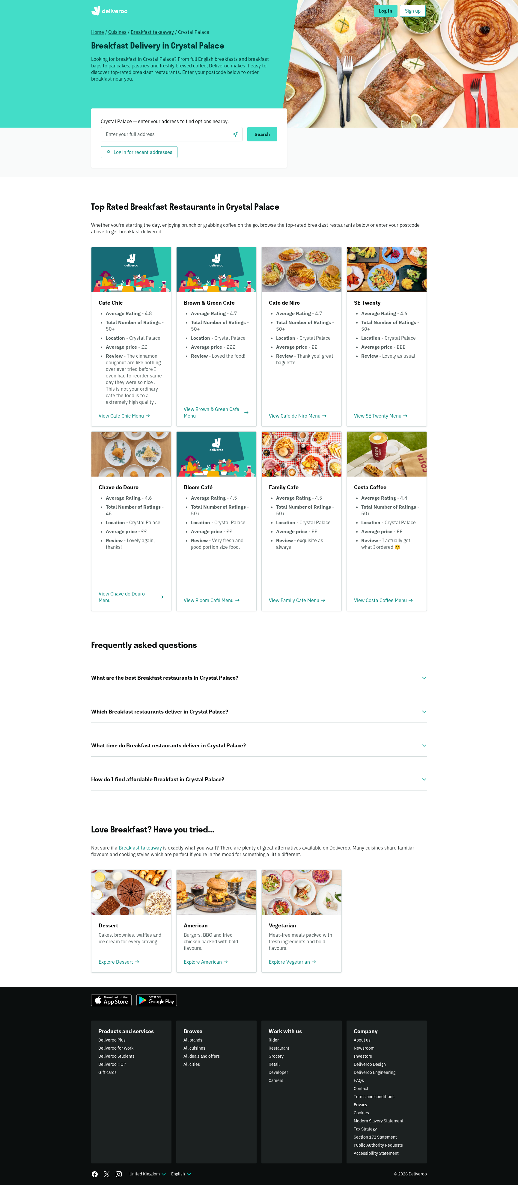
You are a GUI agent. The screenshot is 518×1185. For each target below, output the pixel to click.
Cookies (361, 1113)
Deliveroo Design (370, 1064)
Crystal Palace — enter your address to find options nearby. (165, 121)
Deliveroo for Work (115, 1048)
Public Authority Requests (378, 1145)
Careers (276, 1080)
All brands (192, 1040)
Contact (361, 1088)
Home (97, 32)
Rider (274, 1040)
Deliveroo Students (116, 1056)
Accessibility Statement (376, 1153)
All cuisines (194, 1048)
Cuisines (117, 32)
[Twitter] (106, 1174)
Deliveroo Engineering (374, 1072)
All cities (191, 1064)
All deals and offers (201, 1056)
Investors (363, 1056)
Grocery (276, 1056)
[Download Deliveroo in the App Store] (111, 1000)
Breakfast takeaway (152, 32)
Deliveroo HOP (112, 1064)
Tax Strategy (365, 1129)
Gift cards (107, 1072)
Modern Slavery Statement (378, 1121)
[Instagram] (118, 1174)
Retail (274, 1064)
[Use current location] (235, 134)
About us (362, 1040)
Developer (278, 1072)
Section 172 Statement (375, 1137)
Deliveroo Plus (112, 1040)
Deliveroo (109, 11)
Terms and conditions (374, 1096)
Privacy (360, 1104)
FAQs (359, 1080)
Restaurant (279, 1048)
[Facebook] (94, 1174)
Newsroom (364, 1048)
